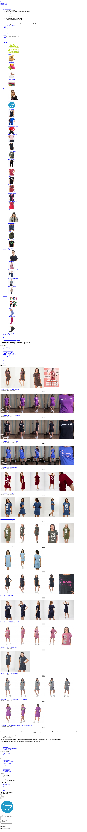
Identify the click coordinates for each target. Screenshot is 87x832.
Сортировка (3, 345)
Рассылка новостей (7, 771)
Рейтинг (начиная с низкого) (9, 354)
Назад (2, 797)
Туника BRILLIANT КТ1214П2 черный (9, 441)
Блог (4, 790)
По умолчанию (6, 347)
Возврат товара (6, 754)
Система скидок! (6, 786)
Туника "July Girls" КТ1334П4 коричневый (10, 389)
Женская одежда (6, 88)
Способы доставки (7, 788)
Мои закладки (6, 770)
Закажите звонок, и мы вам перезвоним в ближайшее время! (18, 11)
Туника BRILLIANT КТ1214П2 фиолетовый (10, 415)
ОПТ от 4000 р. (6, 28)
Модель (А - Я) (6, 355)
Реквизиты (5, 747)
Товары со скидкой (7, 763)
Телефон (2, 817)
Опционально (4, 820)
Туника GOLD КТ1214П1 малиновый (9, 647)
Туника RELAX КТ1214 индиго (8, 519)
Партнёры (5, 762)
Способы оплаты (6, 785)
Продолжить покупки (5, 828)
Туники (4, 338)
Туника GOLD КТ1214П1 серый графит (9, 673)
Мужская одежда (6, 210)
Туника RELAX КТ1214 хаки (7, 545)
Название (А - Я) (6, 348)
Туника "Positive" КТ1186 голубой (8, 570)
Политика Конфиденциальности (10, 748)
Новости (5, 789)
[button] (4, 30)
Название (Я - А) (6, 349)
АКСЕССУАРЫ (6, 334)
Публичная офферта (7, 749)
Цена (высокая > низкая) (8, 352)
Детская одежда (6, 249)
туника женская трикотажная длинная (11, 340)
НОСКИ (5, 296)
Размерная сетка (6, 784)
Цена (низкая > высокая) (8, 351)
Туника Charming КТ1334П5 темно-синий (10, 621)
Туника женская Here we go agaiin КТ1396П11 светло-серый (14, 699)
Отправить (3, 826)
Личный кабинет (6, 767)
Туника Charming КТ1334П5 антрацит (9, 595)
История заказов (6, 769)
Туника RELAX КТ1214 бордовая (8, 493)
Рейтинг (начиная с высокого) (9, 353)
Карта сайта (5, 755)
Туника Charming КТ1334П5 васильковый (10, 467)
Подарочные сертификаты (9, 761)
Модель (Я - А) (6, 356)
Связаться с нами (7, 753)
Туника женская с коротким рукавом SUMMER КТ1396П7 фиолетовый (16, 725)
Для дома (5, 42)
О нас (4, 27)
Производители (6, 760)
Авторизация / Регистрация (12, 39)
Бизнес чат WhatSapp (10, 25)
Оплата (4, 26)
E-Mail (2, 815)
